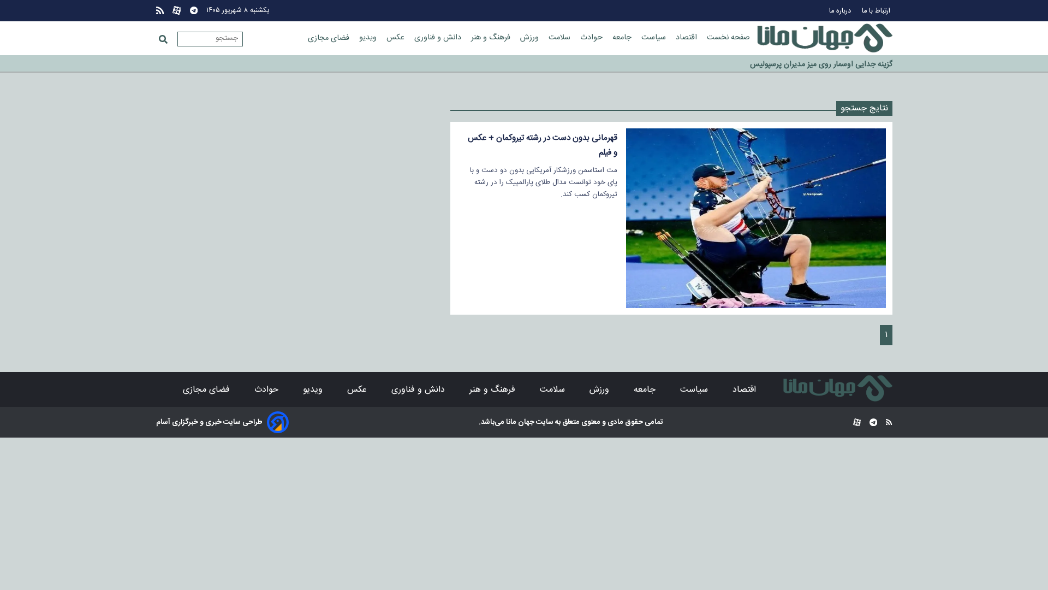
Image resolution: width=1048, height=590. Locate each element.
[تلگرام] (194, 10)
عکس (396, 37)
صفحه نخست (728, 37)
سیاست (654, 37)
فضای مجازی (330, 38)
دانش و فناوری (438, 37)
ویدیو (369, 37)
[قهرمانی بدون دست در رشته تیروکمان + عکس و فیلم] (755, 218)
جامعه (623, 37)
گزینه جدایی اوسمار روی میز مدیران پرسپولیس (821, 64)
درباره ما (841, 11)
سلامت (561, 37)
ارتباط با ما (877, 11)
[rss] (160, 10)
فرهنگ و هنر (492, 37)
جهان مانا (519, 422)
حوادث (592, 37)
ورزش (530, 37)
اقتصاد (687, 37)
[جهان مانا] (825, 38)
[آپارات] (176, 10)
